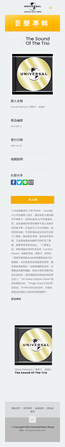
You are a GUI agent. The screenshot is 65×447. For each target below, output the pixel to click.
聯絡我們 (16, 408)
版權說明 (39, 408)
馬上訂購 (32, 199)
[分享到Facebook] (13, 184)
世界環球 (27, 408)
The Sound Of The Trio (31, 372)
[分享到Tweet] (19, 184)
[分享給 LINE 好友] (25, 184)
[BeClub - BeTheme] (32, 8)
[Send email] (31, 184)
